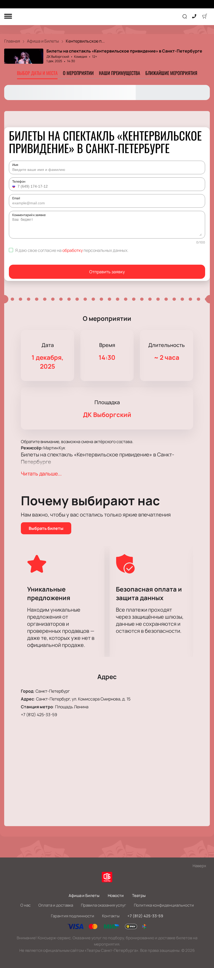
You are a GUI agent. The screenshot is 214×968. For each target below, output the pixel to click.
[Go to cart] (204, 16)
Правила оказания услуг (103, 905)
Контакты (111, 916)
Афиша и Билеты (84, 895)
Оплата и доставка (55, 905)
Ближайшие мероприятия (171, 73)
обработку (72, 250)
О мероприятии (78, 73)
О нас (25, 905)
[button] (14, 186)
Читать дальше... (41, 473)
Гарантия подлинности (72, 916)
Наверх (199, 865)
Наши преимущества (119, 73)
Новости (116, 895)
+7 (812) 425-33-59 (39, 714)
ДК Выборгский (57, 56)
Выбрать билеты (46, 528)
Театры (139, 895)
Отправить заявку (107, 272)
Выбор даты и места (37, 73)
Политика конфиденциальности (164, 905)
